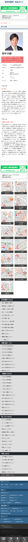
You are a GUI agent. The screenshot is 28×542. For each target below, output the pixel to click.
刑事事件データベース (13, 497)
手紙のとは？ (8, 459)
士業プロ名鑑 (19, 510)
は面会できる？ (8, 358)
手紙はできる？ (7, 468)
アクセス (11, 484)
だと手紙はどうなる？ (8, 472)
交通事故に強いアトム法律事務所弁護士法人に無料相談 (12, 495)
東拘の (7, 315)
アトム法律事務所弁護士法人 (6, 521)
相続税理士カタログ (13, 500)
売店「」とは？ (6, 450)
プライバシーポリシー (5, 487)
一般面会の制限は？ (7, 385)
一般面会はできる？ (7, 389)
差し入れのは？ (7, 419)
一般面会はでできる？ (7, 392)
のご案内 (6, 343)
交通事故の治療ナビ (5, 510)
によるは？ (8, 432)
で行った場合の (7, 312)
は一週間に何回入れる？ (8, 330)
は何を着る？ (6, 333)
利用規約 (21, 484)
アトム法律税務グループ (6, 519)
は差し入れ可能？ (6, 429)
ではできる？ (7, 336)
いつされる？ (6, 339)
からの (7, 309)
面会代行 (6, 484)
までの (8, 306)
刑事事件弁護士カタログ (6, 508)
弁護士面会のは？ (8, 346)
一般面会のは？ (7, 376)
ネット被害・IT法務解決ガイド (7, 502)
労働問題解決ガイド (18, 502)
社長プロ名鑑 (12, 510)
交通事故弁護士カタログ (17, 508)
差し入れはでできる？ (7, 422)
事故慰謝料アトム (4, 497)
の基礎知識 (7, 300)
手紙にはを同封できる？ (8, 462)
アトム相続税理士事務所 (18, 521)
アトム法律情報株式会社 (17, 519)
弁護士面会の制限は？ (7, 355)
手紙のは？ (7, 456)
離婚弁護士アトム (4, 500)
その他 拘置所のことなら (7, 475)
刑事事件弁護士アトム (5, 492)
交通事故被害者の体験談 (6, 513)
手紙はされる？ (6, 465)
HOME (2, 484)
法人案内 (16, 484)
